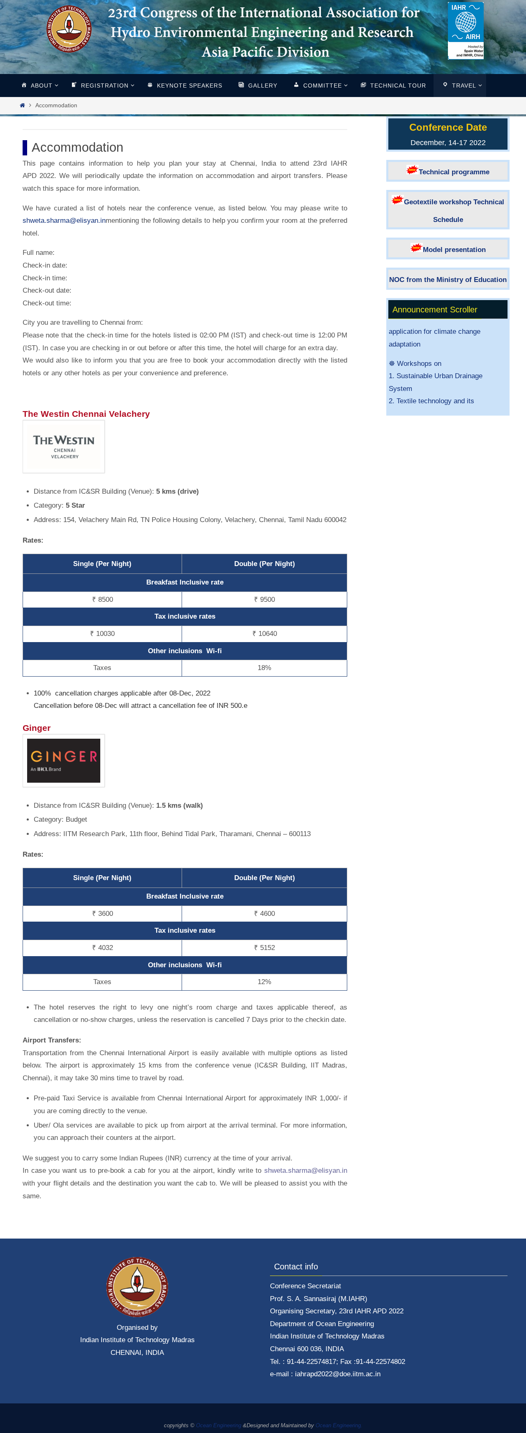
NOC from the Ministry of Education (448, 280)
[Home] (22, 105)
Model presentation (454, 250)
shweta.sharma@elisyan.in (64, 220)
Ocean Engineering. (339, 1425)
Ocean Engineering (218, 1425)
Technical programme (454, 172)
